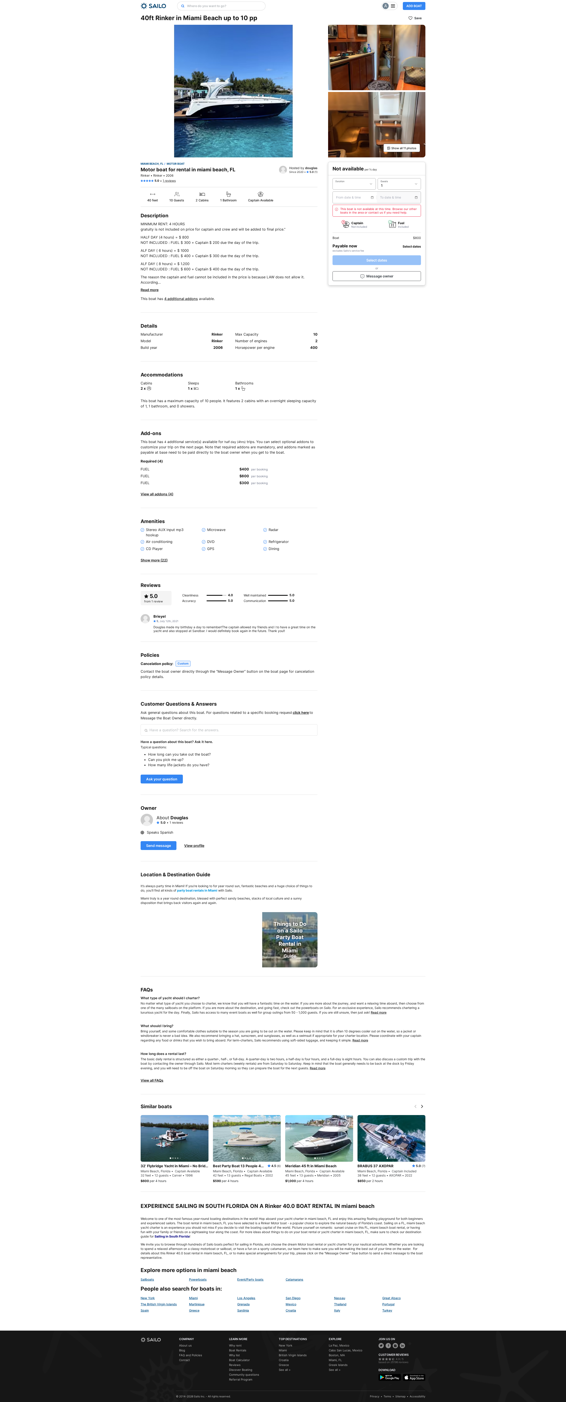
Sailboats (147, 1279)
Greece (194, 1310)
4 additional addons (181, 298)
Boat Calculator (239, 1360)
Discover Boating (240, 1369)
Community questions (244, 1374)
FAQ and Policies (190, 1355)
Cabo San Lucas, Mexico (345, 1350)
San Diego (293, 1298)
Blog (182, 1350)
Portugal (388, 1304)
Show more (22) (154, 560)
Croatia (291, 1310)
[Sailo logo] (158, 1339)
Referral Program (240, 1379)
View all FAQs (152, 1080)
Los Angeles (246, 1298)
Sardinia (243, 1310)
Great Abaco (391, 1298)
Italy (337, 1310)
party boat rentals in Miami (197, 890)
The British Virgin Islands (159, 1304)
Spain (145, 1310)
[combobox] (225, 6)
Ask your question (161, 779)
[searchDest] (181, 6)
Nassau (339, 1298)
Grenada (243, 1304)
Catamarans (294, 1279)
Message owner (379, 276)
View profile (194, 845)
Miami (193, 1298)
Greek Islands (338, 1365)
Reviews (235, 1365)
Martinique (197, 1304)
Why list (234, 1355)
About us (185, 1345)
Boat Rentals (237, 1350)
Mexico (291, 1304)
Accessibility (417, 1396)
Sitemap (400, 1396)
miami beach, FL (152, 163)
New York (148, 1298)
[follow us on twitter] (381, 1345)
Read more (150, 290)
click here (301, 712)
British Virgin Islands (293, 1355)
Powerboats (198, 1279)
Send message (158, 845)
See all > (285, 1369)
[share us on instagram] (395, 1345)
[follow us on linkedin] (402, 1345)
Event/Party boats (250, 1279)
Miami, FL (335, 1360)
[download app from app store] (414, 1377)
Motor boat (176, 163)
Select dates (376, 260)
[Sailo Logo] (153, 6)
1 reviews (169, 180)
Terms (387, 1396)
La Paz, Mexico (339, 1345)
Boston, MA (337, 1355)
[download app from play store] (390, 1377)
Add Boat (414, 6)
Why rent (235, 1345)
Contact (184, 1360)
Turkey (387, 1310)
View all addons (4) (157, 494)
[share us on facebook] (388, 1345)
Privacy (374, 1396)
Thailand (340, 1304)
